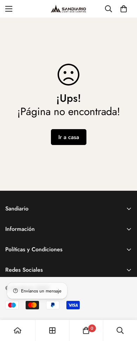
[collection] (52, 330)
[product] (17, 330)
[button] (124, 9)
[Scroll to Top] (124, 304)
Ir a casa (68, 137)
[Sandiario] (68, 9)
